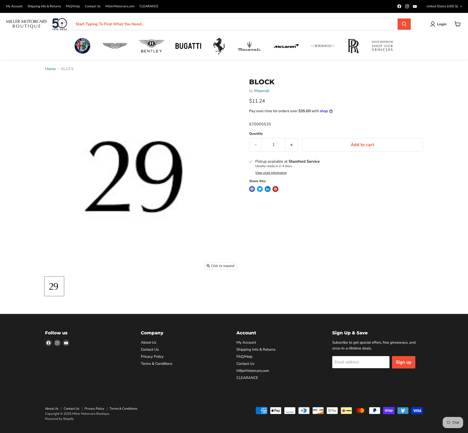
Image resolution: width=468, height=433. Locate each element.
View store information (271, 173)
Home (50, 69)
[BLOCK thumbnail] (54, 286)
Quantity (256, 134)
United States (442, 6)
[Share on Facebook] (252, 189)
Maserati (262, 91)
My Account (14, 6)
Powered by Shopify (59, 419)
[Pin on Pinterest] (275, 189)
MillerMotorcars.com (120, 6)
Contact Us (92, 6)
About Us (148, 342)
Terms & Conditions (156, 363)
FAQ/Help (73, 6)
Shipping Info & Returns (44, 6)
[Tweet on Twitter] (260, 189)
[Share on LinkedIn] (268, 189)
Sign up (403, 362)
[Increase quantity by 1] (291, 144)
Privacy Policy (152, 356)
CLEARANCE (148, 6)
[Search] (404, 24)
